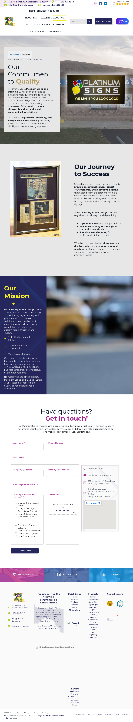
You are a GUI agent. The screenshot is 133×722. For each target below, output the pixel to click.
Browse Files (62, 510)
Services (41, 11)
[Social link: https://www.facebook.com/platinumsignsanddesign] (101, 3)
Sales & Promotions (53, 25)
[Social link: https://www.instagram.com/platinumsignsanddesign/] (96, 3)
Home (32, 11)
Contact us (56, 626)
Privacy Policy (48, 716)
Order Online (53, 31)
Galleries (46, 18)
